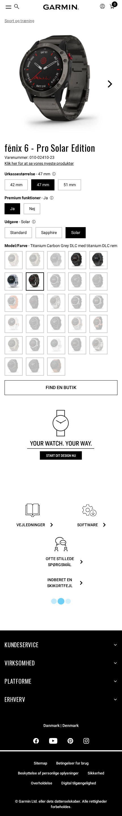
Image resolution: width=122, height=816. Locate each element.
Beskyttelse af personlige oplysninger (48, 773)
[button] (30, 174)
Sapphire (49, 232)
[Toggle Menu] (3, 5)
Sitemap (40, 763)
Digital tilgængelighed (78, 783)
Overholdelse (41, 783)
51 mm (70, 184)
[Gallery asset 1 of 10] (61, 84)
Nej (32, 208)
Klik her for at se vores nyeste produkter (39, 163)
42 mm (16, 184)
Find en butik (61, 387)
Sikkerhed (96, 773)
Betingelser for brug (72, 763)
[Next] (109, 84)
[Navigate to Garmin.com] (61, 7)
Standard (18, 232)
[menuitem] (16, 7)
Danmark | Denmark (61, 725)
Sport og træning (19, 21)
